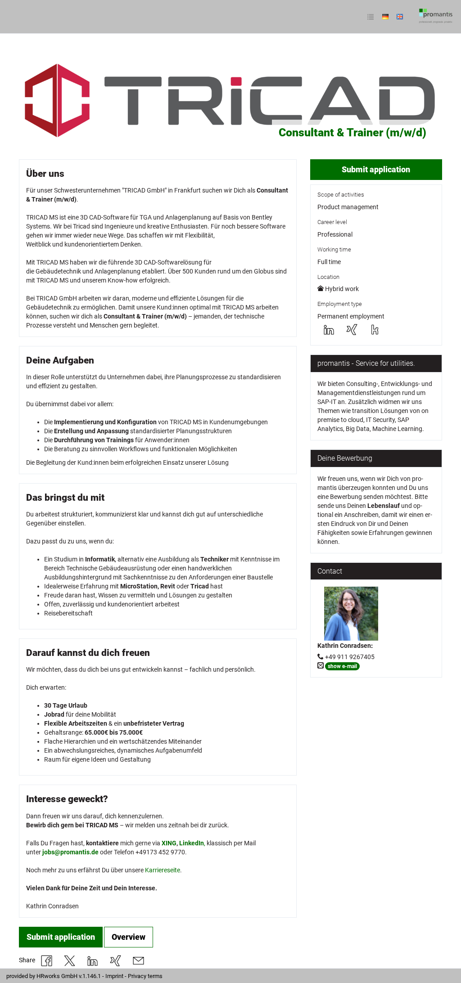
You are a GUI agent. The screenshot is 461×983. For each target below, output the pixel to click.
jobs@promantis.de (70, 852)
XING (169, 843)
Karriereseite (162, 870)
